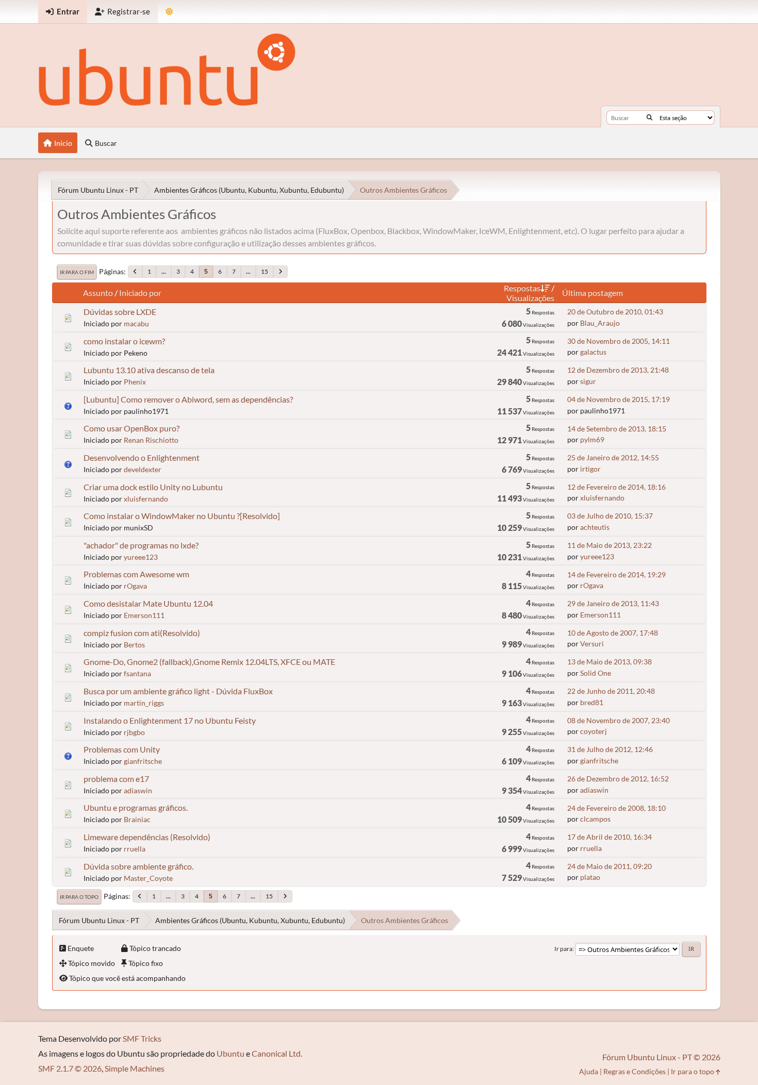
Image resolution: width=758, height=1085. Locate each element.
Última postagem (592, 292)
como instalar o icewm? (124, 341)
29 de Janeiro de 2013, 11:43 (613, 603)
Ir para (563, 948)
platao (590, 877)
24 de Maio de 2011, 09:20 (609, 866)
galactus (593, 351)
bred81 (591, 702)
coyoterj (593, 731)
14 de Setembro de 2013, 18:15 (616, 428)
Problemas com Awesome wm (136, 574)
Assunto (98, 292)
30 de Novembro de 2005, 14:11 (618, 341)
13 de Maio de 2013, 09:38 (609, 661)
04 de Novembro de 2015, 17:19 (618, 399)
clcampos (595, 818)
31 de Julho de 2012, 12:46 (610, 749)
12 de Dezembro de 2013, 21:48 (618, 369)
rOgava (135, 585)
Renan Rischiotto (151, 440)
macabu (136, 323)
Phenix (135, 381)
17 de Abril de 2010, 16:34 (609, 836)
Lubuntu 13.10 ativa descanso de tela (149, 370)
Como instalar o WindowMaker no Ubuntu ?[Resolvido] (182, 516)
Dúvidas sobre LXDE (120, 311)
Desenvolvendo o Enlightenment (142, 457)
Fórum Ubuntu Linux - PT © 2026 (661, 1057)
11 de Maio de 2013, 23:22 (609, 545)
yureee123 (141, 557)
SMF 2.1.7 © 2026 (70, 1068)
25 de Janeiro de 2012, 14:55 (613, 457)
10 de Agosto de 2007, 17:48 (612, 632)
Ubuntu (230, 1053)
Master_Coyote (148, 878)
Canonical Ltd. (277, 1053)
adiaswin (138, 790)
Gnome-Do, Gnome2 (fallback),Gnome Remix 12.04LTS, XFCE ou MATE (209, 661)
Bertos (134, 644)
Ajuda (588, 1071)
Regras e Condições (634, 1071)
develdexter (142, 469)
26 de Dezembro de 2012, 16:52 (618, 778)
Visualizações (530, 298)
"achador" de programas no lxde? (141, 545)
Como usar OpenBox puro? (131, 428)
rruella (134, 848)
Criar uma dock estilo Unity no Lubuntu (153, 487)
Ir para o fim (77, 272)
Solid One (595, 673)
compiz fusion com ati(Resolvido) (142, 633)
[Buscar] (649, 117)
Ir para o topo (79, 897)
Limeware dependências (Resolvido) (147, 837)
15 (264, 271)
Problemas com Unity (122, 749)
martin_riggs (144, 702)
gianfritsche (143, 761)
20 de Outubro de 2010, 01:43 (615, 311)
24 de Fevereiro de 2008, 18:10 (616, 808)
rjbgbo (134, 732)
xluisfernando (146, 498)
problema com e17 (116, 778)
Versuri (592, 643)
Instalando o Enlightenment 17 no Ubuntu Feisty (170, 720)
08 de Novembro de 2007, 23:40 (618, 720)
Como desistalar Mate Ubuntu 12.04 (148, 603)
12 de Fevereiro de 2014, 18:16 (616, 486)
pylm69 (592, 439)
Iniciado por (140, 292)
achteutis (594, 527)
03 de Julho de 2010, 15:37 (610, 515)
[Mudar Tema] (169, 11)
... (163, 271)
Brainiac (137, 819)
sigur (588, 381)
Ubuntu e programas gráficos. (136, 807)
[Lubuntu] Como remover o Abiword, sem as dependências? (188, 399)
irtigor (590, 468)
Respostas (522, 288)
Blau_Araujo (600, 323)
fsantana (137, 673)
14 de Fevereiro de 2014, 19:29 (616, 574)
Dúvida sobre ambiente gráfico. (138, 866)
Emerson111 (144, 615)
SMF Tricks (142, 1038)
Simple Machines (134, 1068)
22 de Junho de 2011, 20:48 (611, 691)
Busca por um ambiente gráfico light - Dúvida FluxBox (178, 691)
